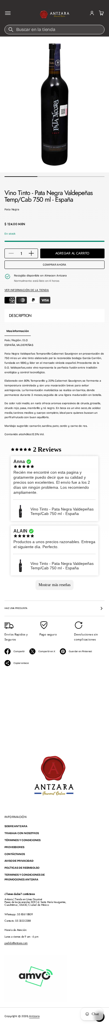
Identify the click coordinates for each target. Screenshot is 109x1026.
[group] (17, 331)
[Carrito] (101, 13)
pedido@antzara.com (16, 943)
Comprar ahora (54, 264)
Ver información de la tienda (26, 290)
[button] (101, 13)
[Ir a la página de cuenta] (92, 13)
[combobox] (54, 29)
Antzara (34, 1016)
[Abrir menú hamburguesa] (7, 13)
